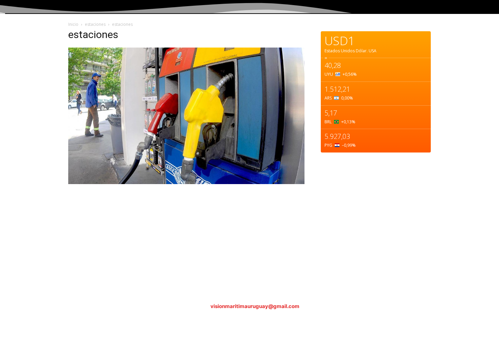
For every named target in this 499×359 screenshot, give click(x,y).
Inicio (73, 24)
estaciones (95, 24)
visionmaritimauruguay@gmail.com (254, 306)
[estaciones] (186, 182)
